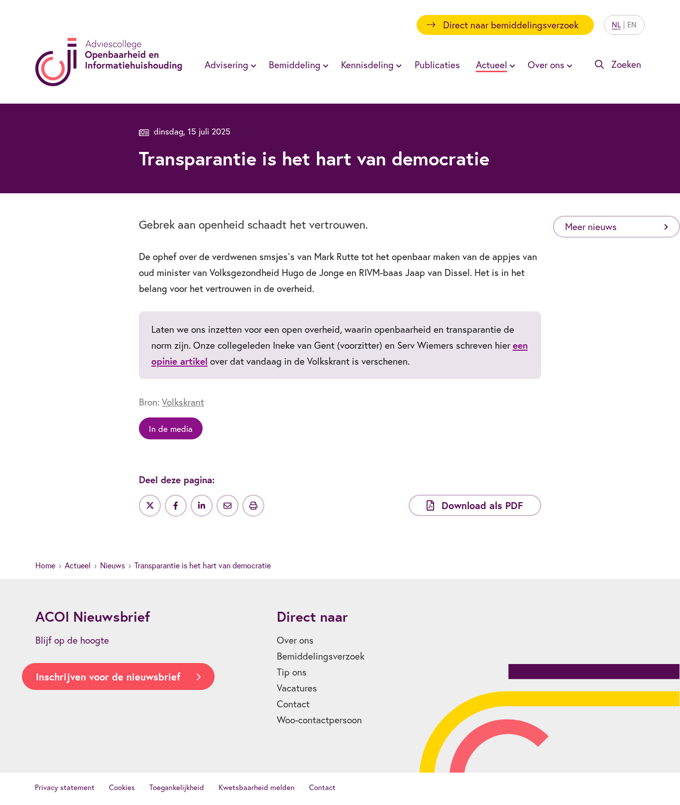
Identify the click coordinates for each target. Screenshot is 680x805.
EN (632, 24)
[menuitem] (228, 65)
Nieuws (112, 565)
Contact (293, 704)
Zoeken (626, 64)
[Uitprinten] (253, 506)
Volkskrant (183, 402)
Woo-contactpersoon (319, 720)
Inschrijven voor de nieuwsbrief (108, 676)
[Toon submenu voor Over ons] (568, 64)
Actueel (78, 565)
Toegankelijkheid (176, 787)
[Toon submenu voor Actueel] (510, 64)
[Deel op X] (150, 506)
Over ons (295, 640)
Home (45, 565)
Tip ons (292, 672)
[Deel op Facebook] (176, 506)
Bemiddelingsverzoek (320, 656)
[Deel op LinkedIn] (202, 506)
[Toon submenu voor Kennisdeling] (397, 64)
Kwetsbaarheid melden (257, 787)
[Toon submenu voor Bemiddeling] (324, 64)
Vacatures (297, 688)
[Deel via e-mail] (227, 506)
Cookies (122, 787)
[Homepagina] (108, 62)
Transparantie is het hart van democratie (202, 565)
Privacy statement (65, 787)
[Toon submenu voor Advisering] (251, 64)
